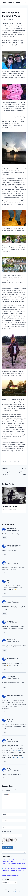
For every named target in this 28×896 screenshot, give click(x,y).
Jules (8, 719)
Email (5, 821)
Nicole (5, 19)
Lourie (9, 601)
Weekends (16, 461)
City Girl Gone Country (18, 757)
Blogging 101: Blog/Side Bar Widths (22, 471)
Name (5, 814)
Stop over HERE (17, 750)
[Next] (24, 500)
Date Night (5, 459)
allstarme (10, 528)
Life (17, 459)
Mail (3, 873)
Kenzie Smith (11, 658)
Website (5, 827)
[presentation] (14, 495)
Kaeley (9, 769)
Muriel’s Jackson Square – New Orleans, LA (6, 471)
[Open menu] (25, 3)
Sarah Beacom (11, 740)
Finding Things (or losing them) (10, 875)
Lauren (9, 562)
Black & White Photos (10, 506)
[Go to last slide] (4, 500)
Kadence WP (16, 892)
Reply (4, 537)
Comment (6, 794)
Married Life (5, 9)
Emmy (9, 621)
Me (11, 461)
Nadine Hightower (12, 545)
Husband (12, 459)
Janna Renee (11, 640)
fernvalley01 (11, 677)
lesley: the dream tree (13, 695)
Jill (8, 580)
